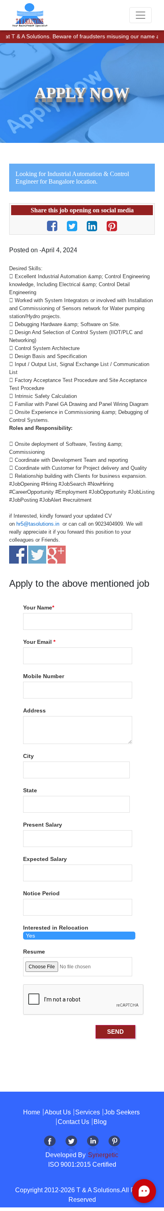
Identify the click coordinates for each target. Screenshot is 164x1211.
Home (31, 1112)
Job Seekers (122, 1112)
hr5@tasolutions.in (37, 524)
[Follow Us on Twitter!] (71, 1145)
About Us (58, 1112)
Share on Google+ (57, 555)
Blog (100, 1121)
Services (87, 1112)
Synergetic (102, 1155)
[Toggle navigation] (140, 15)
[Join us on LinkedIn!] (93, 1145)
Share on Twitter (37, 555)
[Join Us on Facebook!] (50, 1145)
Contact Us (73, 1121)
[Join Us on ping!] (114, 1145)
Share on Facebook (18, 555)
